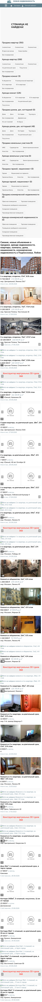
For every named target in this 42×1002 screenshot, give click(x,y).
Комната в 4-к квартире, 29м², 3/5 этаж (17, 686)
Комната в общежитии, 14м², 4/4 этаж (16, 607)
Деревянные (22, 118)
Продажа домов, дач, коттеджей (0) (18, 110)
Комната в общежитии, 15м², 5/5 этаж (16, 635)
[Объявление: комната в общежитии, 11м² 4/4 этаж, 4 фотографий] (20, 577)
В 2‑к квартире (7, 84)
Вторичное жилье (8, 51)
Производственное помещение (12, 213)
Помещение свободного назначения (14, 205)
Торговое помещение (28, 201)
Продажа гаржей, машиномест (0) (17, 169)
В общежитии (6, 80)
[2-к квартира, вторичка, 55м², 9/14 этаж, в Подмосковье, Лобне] (21, 384)
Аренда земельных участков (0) (16, 156)
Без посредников (8, 55)
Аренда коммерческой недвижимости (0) (20, 219)
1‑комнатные (6, 47)
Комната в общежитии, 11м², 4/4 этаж (16, 579)
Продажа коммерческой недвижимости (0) (20, 196)
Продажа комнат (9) (11, 76)
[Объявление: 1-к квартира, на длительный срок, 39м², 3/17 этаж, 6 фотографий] (10, 485)
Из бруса (20, 122)
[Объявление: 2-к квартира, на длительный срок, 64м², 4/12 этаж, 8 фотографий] (21, 505)
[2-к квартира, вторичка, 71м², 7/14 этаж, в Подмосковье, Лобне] (10, 304)
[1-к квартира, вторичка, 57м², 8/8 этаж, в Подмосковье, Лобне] (10, 274)
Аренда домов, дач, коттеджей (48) (18, 126)
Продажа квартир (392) (12, 43)
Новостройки (22, 51)
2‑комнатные (19, 47)
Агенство (5, 151)
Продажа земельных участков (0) (17, 143)
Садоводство (14, 147)
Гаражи (4, 173)
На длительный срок (9, 68)
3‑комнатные (32, 47)
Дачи (11, 114)
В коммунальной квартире (24, 80)
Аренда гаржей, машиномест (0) (17, 182)
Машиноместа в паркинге (19, 173)
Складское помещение (9, 209)
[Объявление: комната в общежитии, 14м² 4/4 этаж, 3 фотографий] (20, 605)
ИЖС (3, 147)
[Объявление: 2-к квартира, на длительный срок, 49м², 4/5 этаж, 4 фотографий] (10, 453)
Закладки (17, 5)
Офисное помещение (9, 201)
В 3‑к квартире (21, 84)
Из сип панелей (7, 122)
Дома (4, 114)
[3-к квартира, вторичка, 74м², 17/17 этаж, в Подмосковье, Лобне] (10, 335)
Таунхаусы (32, 114)
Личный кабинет (30, 5)
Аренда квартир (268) (12, 59)
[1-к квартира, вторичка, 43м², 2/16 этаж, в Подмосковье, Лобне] (21, 352)
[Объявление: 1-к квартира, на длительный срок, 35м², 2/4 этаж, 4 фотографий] (21, 539)
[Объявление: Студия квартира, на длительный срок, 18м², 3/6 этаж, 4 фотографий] (10, 420)
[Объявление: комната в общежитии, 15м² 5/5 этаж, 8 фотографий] (20, 633)
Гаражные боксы (7, 177)
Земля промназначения (30, 147)
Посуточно (23, 68)
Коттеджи (21, 114)
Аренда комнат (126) (11, 93)
